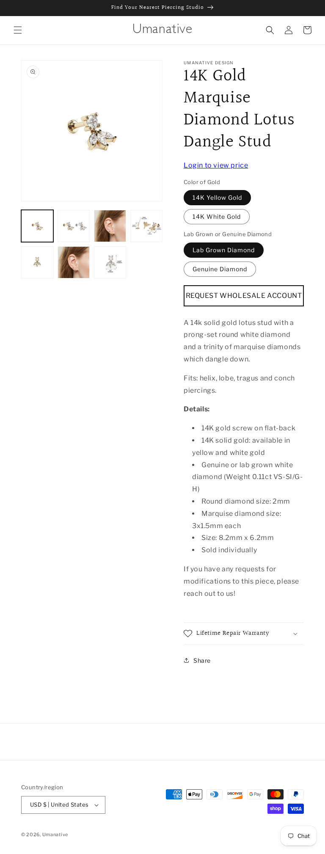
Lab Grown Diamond (224, 249)
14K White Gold (217, 216)
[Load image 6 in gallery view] (74, 262)
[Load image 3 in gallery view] (110, 226)
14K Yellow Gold (217, 197)
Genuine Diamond (220, 269)
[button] (17, 30)
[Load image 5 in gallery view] (37, 262)
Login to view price (216, 165)
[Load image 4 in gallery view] (146, 226)
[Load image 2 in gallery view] (74, 226)
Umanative (55, 834)
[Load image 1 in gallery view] (37, 226)
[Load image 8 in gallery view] (110, 262)
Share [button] (202, 660)
